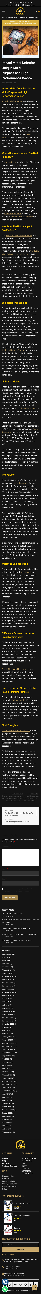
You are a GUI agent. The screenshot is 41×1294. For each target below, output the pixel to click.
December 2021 (7, 1081)
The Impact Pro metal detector (16, 730)
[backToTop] (34, 1287)
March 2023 (6, 1034)
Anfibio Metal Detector (22, 217)
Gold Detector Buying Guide (12, 914)
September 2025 (8, 977)
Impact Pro (11, 162)
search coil (26, 572)
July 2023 (5, 1027)
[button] (36, 11)
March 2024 (6, 1008)
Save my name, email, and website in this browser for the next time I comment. (18, 890)
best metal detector (15, 796)
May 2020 (5, 1126)
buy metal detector (29, 796)
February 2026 (7, 970)
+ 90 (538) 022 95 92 (12, 1269)
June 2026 (6, 957)
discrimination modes (26, 408)
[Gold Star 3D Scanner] (20, 1213)
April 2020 (6, 1129)
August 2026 (6, 954)
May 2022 (5, 1065)
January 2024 (7, 1015)
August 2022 (6, 1056)
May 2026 (5, 961)
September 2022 (8, 1053)
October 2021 (7, 1088)
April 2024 (6, 1005)
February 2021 (7, 1104)
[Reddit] (25, 1284)
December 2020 (8, 1110)
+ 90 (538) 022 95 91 (12, 1266)
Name (5, 869)
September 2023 (8, 1024)
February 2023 (7, 1037)
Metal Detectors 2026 (13, 800)
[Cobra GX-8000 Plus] (20, 1200)
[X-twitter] (10, 1284)
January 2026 (7, 973)
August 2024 (6, 996)
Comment (6, 847)
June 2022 (6, 1062)
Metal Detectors (12, 18)
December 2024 (8, 983)
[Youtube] (15, 1284)
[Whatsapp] (30, 1284)
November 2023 (8, 1021)
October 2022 (7, 1050)
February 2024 (7, 1011)
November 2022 (8, 1046)
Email (4, 879)
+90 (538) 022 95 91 (23, 2)
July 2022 (5, 1059)
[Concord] (20, 1225)
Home (3, 18)
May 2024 (5, 1002)
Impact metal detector (12, 101)
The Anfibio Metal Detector (14, 669)
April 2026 (6, 964)
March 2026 (6, 967)
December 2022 (8, 1043)
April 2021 (5, 1097)
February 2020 (7, 1132)
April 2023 (6, 1031)
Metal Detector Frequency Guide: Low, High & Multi (20, 934)
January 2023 (7, 1040)
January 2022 (7, 1078)
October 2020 (7, 1113)
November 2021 (7, 1085)
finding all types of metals (13, 350)
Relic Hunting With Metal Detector (17, 821)
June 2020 (6, 1123)
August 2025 (6, 980)
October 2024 (7, 989)
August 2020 (6, 1116)
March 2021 (6, 1100)
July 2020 (5, 1119)
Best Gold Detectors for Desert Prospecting (17, 940)
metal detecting (33, 798)
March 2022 (6, 1072)
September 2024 (8, 992)
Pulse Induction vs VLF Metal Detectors (16, 928)
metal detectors (20, 483)
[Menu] (5, 11)
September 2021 (8, 1091)
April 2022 (6, 1069)
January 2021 (6, 1107)
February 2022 (7, 1075)
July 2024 (5, 999)
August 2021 (6, 1094)
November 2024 (8, 986)
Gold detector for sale (19, 798)
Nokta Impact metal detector (19, 235)
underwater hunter (12, 213)
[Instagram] (20, 1284)
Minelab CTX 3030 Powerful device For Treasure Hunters (18, 814)
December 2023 (8, 1018)
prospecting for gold (28, 800)
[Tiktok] (36, 1284)
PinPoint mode (18, 700)
